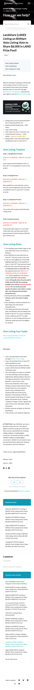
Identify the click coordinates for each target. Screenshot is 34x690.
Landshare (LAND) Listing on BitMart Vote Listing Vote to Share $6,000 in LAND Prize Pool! (16, 644)
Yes (14, 482)
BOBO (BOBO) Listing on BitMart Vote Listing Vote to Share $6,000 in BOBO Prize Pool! (16, 589)
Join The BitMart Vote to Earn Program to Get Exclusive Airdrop (16, 583)
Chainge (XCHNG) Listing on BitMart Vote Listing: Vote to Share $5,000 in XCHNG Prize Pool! (16, 544)
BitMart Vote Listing (17, 359)
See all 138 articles (11, 659)
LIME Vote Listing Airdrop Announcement (13, 614)
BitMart (6, 8)
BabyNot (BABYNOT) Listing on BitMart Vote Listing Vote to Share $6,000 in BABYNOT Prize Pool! (16, 511)
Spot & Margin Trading (19, 8)
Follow (6, 55)
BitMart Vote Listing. (23, 94)
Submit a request (24, 491)
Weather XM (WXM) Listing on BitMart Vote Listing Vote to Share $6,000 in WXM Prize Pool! (16, 519)
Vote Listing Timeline (12, 63)
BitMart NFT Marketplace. (12, 92)
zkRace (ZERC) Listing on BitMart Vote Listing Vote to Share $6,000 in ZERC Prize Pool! (16, 636)
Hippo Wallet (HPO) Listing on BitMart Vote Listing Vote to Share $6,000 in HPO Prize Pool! (16, 528)
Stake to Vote (10, 11)
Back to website (11, 680)
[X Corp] (6, 468)
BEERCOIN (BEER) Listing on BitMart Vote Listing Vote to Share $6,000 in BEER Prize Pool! (16, 621)
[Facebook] (4, 468)
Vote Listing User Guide (12, 69)
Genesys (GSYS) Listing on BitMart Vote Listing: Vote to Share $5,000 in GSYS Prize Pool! (16, 536)
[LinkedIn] (9, 468)
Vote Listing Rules (11, 66)
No (20, 482)
